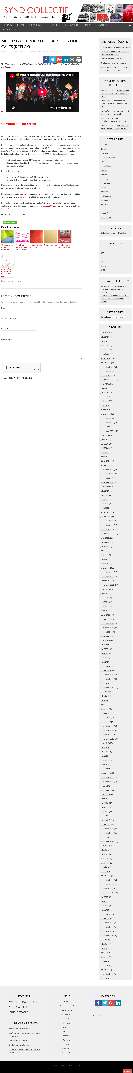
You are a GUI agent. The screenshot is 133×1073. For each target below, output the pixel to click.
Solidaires (105, 266)
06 (76, 206)
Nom (3, 308)
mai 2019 (104, 705)
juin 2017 (104, 803)
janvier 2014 (106, 970)
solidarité (29, 51)
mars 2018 (105, 764)
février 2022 (105, 564)
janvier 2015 (106, 918)
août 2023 (105, 487)
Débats (20, 25)
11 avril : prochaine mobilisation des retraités (21, 247)
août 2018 (105, 743)
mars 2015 (105, 910)
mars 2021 (105, 611)
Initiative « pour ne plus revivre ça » (115, 47)
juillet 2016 (105, 850)
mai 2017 (104, 807)
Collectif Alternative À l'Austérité (113, 233)
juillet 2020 (105, 645)
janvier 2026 (106, 363)
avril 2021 (105, 606)
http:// (3, 112)
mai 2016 (104, 859)
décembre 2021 (107, 572)
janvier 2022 (106, 568)
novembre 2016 (107, 833)
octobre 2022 (106, 529)
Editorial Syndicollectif (18, 1007)
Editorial (7, 25)
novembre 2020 (107, 628)
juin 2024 (104, 444)
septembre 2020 (107, 636)
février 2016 (105, 871)
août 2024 (105, 435)
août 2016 (105, 846)
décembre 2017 (107, 777)
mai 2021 (104, 602)
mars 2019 (105, 713)
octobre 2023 (106, 478)
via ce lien (22, 194)
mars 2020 (105, 662)
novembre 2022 (107, 525)
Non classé (105, 200)
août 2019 (105, 692)
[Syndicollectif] (66, 13)
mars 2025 (105, 405)
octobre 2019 (106, 683)
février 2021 (105, 615)
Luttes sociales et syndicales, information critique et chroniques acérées (115, 298)
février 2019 (105, 717)
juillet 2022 (105, 542)
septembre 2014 (107, 936)
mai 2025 (104, 397)
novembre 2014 (107, 927)
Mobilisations (71, 25)
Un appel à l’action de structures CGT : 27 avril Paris (7, 272)
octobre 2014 (106, 931)
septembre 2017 (107, 790)
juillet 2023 (105, 491)
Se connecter (66, 1053)
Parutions (102, 25)
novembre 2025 (107, 371)
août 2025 (105, 384)
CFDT (103, 249)
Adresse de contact (9, 318)
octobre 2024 (106, 427)
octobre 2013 (106, 978)
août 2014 (105, 940)
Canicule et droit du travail (111, 59)
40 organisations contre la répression (7, 247)
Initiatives (53, 25)
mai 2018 (104, 756)
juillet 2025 (105, 388)
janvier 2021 (106, 619)
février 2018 (105, 769)
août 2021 (105, 589)
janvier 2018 (106, 773)
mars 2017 (105, 816)
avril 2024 (105, 452)
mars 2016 (105, 867)
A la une (13, 51)
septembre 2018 (107, 739)
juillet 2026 (105, 337)
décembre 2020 (107, 623)
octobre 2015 (106, 888)
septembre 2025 (107, 380)
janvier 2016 (106, 876)
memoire (104, 192)
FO (102, 257)
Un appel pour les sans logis (36, 246)
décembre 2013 (107, 974)
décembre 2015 (107, 880)
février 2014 (105, 965)
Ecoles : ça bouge (50, 245)
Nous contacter (66, 1010)
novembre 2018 (107, 730)
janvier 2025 (106, 414)
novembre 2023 (107, 474)
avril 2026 (105, 350)
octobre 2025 (106, 375)
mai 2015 (104, 901)
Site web (4, 329)
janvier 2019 (106, 722)
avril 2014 (105, 957)
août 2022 (105, 538)
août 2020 (105, 640)
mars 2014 (105, 961)
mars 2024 (105, 457)
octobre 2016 (106, 837)
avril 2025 (105, 401)
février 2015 (105, 914)
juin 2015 (104, 897)
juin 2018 (104, 752)
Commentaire (6, 339)
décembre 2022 (107, 521)
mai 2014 (104, 953)
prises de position (108, 209)
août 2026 (105, 333)
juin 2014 (104, 948)
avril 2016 (105, 863)
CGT (102, 253)
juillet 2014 (105, 944)
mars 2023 (105, 508)
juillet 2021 (105, 593)
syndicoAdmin (54, 51)
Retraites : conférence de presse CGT (64, 247)
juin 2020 (104, 649)
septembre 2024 (107, 431)
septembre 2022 (107, 534)
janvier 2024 (106, 465)
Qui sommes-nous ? (66, 1006)
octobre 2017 (106, 786)
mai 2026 (104, 345)
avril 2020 (105, 658)
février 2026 (105, 358)
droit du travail (106, 153)
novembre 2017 (107, 782)
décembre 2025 (107, 367)
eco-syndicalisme (108, 158)
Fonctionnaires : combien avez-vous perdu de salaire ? (115, 93)
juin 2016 (104, 854)
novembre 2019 (107, 679)
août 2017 (105, 794)
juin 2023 (104, 495)
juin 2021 (104, 598)
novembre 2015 (107, 884)
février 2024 (105, 461)
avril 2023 (105, 504)
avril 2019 (105, 709)
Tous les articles (66, 1014)
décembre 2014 (107, 923)
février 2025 (105, 410)
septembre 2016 (107, 841)
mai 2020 (104, 653)
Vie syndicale (36, 25)
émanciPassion (107, 166)
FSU (102, 262)
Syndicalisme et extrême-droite (113, 63)
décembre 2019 (107, 675)
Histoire (87, 25)
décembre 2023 (107, 469)
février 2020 (105, 666)
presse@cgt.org (51, 206)
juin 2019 (104, 700)
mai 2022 (104, 551)
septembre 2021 (107, 585)
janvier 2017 (106, 824)
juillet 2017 (105, 799)
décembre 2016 (107, 829)
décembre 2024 (107, 418)
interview (104, 187)
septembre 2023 (107, 482)
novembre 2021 (107, 576)
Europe (104, 170)
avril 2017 (105, 812)
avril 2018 (105, 760)
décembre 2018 (107, 726)
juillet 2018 (105, 747)
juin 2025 (104, 393)
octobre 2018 (106, 735)
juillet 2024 (105, 440)
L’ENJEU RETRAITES (18, 1012)
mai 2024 (104, 448)
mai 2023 (104, 499)
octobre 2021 (106, 581)
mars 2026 (105, 354)
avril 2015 (105, 906)
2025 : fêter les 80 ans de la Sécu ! (23, 1002)
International (10, 29)
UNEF (103, 270)
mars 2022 (105, 559)
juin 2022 (104, 546)
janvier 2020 (106, 670)
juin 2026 (104, 341)
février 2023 (105, 512)
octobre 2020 (106, 632)
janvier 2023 (106, 517)
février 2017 (105, 820)
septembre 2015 (107, 893)
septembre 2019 (107, 688)
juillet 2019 (105, 696)
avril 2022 (105, 555)
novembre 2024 (107, 422)
